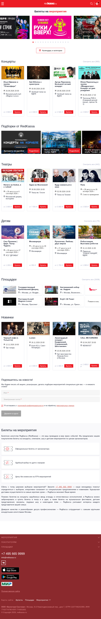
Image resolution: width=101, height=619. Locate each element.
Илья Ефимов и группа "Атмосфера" (11, 84)
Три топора (10, 348)
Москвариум (35, 241)
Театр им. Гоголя (38, 193)
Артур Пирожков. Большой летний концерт (63, 84)
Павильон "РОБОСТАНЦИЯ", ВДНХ (90, 253)
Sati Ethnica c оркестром (35, 83)
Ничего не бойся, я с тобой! (12, 186)
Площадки (29, 600)
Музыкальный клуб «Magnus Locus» (13, 95)
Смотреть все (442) (91, 164)
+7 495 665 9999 (64, 487)
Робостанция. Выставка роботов (89, 242)
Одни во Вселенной (38, 185)
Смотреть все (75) (92, 221)
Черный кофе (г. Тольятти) (11, 339)
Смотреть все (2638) (91, 279)
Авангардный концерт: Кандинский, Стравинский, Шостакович (61, 342)
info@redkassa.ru (8, 557)
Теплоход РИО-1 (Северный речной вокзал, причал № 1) (90, 101)
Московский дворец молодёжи (13, 198)
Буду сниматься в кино (63, 186)
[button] (33, 42)
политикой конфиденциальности (31, 406)
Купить (17, 112)
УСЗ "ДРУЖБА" (12, 255)
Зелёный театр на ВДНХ (38, 93)
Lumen (32, 338)
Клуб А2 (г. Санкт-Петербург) (38, 347)
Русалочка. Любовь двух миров (64, 242)
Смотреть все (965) (91, 61)
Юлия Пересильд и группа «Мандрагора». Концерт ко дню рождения (89, 86)
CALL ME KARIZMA (89, 338)
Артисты (19, 600)
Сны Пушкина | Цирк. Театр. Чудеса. (10, 243)
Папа (82, 185)
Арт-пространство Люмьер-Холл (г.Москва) (64, 356)
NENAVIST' (87, 346)
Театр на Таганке (63, 195)
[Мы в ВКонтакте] (3, 563)
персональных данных (65, 406)
